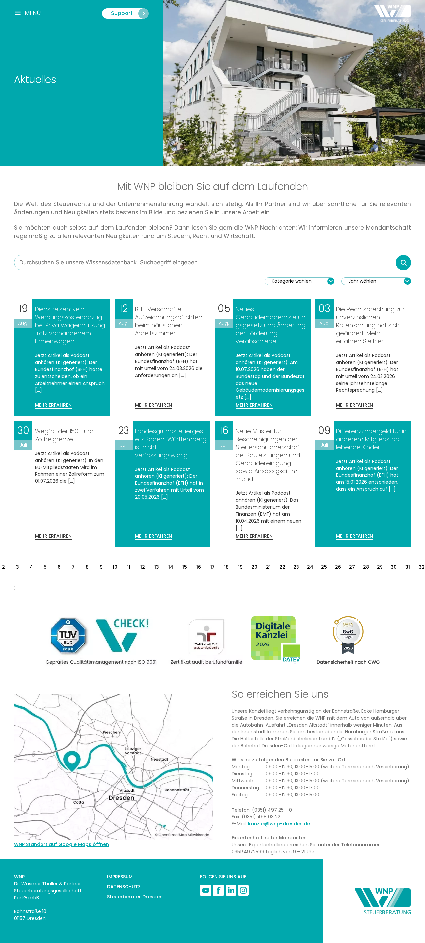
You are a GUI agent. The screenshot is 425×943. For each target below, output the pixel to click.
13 (156, 567)
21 (268, 567)
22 (282, 567)
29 (380, 567)
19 (240, 567)
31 (407, 567)
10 (115, 567)
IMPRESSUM (120, 876)
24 (310, 567)
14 (170, 567)
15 (184, 567)
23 (296, 567)
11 (128, 567)
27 (352, 567)
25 (324, 567)
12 (142, 567)
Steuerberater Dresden (135, 896)
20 (254, 567)
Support (122, 13)
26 (338, 567)
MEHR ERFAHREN (53, 405)
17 (212, 567)
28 (366, 567)
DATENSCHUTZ (124, 886)
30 (394, 567)
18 (226, 567)
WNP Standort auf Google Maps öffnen (61, 844)
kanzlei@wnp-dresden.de (279, 823)
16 (198, 567)
